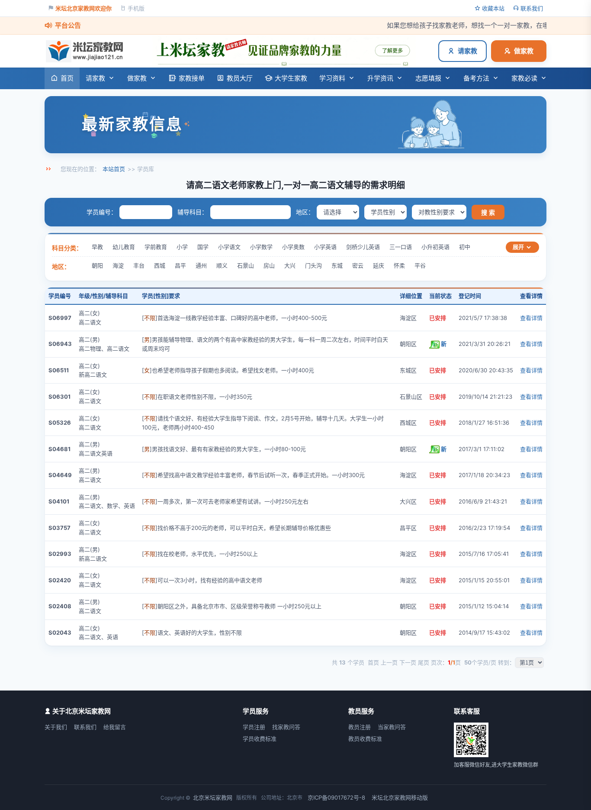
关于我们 (56, 726)
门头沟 (313, 265)
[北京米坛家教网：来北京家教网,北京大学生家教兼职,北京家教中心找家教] (87, 51)
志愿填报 (428, 78)
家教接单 (192, 78)
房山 (269, 265)
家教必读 (524, 78)
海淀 (118, 265)
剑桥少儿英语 (363, 246)
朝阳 (97, 265)
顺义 (222, 265)
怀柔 (399, 265)
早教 (97, 246)
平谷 (420, 265)
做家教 (523, 51)
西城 (159, 265)
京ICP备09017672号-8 (336, 797)
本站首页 (114, 168)
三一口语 (400, 246)
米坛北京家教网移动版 (400, 797)
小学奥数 (293, 246)
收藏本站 (493, 8)
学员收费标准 (259, 738)
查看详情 (531, 317)
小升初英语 (435, 246)
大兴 (290, 265)
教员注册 (359, 726)
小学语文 (229, 246)
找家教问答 (286, 726)
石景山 (245, 265)
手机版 (136, 8)
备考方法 (476, 78)
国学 (203, 246)
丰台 (139, 265)
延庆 (378, 265)
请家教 (467, 51)
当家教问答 (392, 726)
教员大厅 (240, 78)
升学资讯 (380, 78)
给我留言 (114, 726)
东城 (337, 265)
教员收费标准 (365, 738)
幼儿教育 (123, 246)
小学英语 (325, 246)
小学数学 (261, 246)
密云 (357, 265)
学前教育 (156, 246)
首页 (67, 78)
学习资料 (332, 78)
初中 (464, 246)
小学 (182, 246)
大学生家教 (291, 78)
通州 (201, 265)
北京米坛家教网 (212, 797)
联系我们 (531, 8)
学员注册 (254, 726)
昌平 (180, 265)
